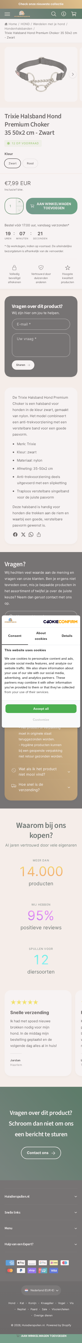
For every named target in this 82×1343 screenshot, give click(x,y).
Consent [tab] (14, 636)
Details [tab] (67, 636)
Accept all (41, 708)
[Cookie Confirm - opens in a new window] (60, 621)
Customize (41, 719)
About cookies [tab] (41, 636)
